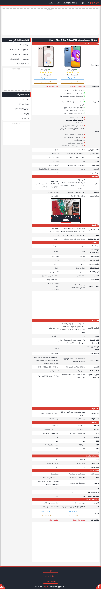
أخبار (58, 3)
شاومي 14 (25, 99)
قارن (82, 3)
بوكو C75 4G (25, 113)
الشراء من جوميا (73, 81)
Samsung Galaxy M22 (77, 86)
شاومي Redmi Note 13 (21, 108)
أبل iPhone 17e (24, 44)
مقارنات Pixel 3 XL (53, 520)
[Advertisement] (50, 22)
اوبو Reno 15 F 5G (23, 63)
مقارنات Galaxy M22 (79, 520)
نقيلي (50, 3)
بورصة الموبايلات (70, 3)
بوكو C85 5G (25, 118)
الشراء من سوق (72, 77)
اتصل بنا (50, 570)
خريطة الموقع (50, 576)
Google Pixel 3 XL (51, 86)
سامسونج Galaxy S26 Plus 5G (19, 59)
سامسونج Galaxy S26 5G (21, 54)
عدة (94, 2)
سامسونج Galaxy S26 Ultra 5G (19, 49)
